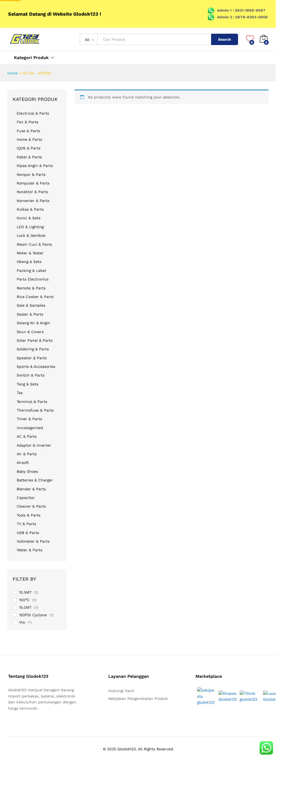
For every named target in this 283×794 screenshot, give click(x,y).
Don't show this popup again (93, 416)
